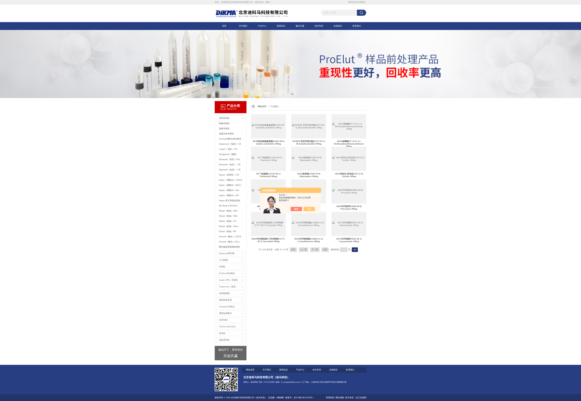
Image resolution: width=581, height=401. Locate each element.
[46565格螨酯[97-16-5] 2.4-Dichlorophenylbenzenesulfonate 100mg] (349, 126)
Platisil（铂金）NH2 (228, 216)
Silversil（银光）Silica (229, 242)
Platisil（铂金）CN (227, 221)
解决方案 (300, 26)
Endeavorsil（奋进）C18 (230, 144)
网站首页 (262, 106)
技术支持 (319, 26)
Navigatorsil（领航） (228, 154)
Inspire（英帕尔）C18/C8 (230, 180)
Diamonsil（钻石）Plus (229, 159)
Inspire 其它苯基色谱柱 (229, 200)
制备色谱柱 (224, 123)
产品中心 (262, 26)
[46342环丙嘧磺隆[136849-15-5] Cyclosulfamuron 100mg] (308, 224)
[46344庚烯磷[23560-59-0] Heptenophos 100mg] (308, 159)
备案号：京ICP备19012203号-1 (299, 397)
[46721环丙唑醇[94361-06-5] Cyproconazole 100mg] (349, 224)
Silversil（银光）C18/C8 (230, 236)
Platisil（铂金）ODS (228, 211)
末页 (325, 249)
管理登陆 (330, 397)
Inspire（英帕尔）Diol (229, 190)
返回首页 (352, 2)
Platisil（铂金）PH (227, 231)
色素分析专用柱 (226, 134)
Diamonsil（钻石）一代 (229, 170)
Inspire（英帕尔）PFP (229, 195)
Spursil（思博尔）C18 (229, 175)
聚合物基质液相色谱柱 (229, 247)
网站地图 (339, 397)
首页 (224, 26)
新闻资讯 (281, 26)
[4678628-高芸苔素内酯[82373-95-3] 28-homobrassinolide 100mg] (308, 126)
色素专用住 (224, 128)
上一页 (303, 249)
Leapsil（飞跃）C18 (228, 149)
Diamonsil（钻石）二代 (229, 164)
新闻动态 (283, 370)
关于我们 (243, 26)
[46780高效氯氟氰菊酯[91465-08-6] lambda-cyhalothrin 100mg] (268, 126)
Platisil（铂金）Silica (228, 226)
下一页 (315, 249)
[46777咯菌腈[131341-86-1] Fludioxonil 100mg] (268, 159)
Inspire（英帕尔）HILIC (230, 185)
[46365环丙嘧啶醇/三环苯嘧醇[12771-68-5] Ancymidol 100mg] (268, 224)
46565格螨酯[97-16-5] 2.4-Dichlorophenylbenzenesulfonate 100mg (349, 143)
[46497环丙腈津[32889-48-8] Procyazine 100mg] (349, 191)
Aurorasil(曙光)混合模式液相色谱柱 (231, 139)
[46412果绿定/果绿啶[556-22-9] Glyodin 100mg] (349, 159)
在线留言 (338, 26)
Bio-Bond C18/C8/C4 (228, 206)
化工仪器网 (361, 397)
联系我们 (362, 2)
